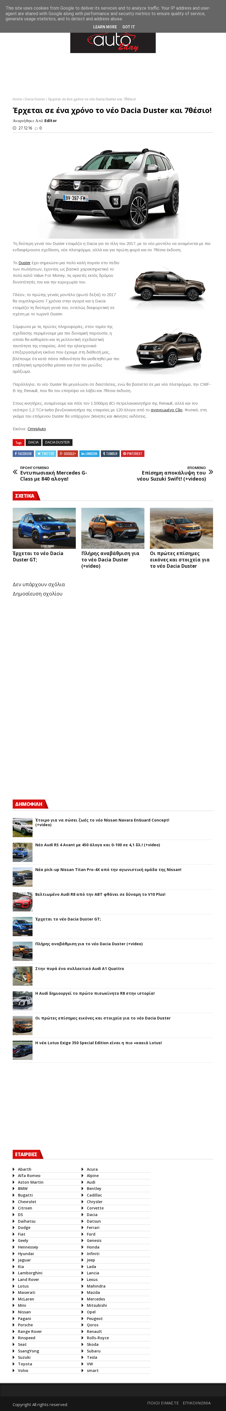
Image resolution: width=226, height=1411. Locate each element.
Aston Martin (31, 1182)
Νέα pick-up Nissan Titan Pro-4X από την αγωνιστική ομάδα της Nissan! (108, 869)
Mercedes (96, 1299)
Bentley (94, 1188)
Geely (23, 1240)
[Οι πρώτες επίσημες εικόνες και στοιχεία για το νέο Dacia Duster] (181, 528)
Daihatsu (27, 1221)
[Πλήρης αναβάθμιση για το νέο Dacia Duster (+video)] (112, 528)
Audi (91, 1182)
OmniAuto (37, 428)
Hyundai (26, 1253)
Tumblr (111, 453)
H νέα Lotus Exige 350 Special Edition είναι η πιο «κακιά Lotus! (98, 1043)
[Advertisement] (113, 73)
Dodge (24, 1227)
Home (18, 99)
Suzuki (24, 1357)
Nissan (24, 1311)
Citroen (25, 1208)
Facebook (25, 453)
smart (93, 1370)
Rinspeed (26, 1337)
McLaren (26, 1299)
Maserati (26, 1292)
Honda (93, 1247)
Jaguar (24, 1260)
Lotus (23, 1286)
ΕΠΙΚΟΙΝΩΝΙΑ (197, 1403)
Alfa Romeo (29, 1175)
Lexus (92, 1279)
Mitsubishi (97, 1305)
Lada (91, 1266)
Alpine (93, 1175)
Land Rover (28, 1279)
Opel (91, 1311)
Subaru (94, 1351)
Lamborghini (30, 1272)
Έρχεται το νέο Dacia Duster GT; (68, 919)
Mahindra (96, 1286)
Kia (21, 1266)
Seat (22, 1344)
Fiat (21, 1234)
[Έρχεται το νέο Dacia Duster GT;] (44, 528)
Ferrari (93, 1227)
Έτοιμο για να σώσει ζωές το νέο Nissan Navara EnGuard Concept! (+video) (102, 822)
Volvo (23, 1370)
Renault (94, 1331)
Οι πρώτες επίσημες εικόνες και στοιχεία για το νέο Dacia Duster (180, 559)
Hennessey (28, 1247)
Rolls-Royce (98, 1337)
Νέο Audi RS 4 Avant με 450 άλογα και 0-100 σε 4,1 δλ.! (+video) (97, 845)
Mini (22, 1305)
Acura (92, 1169)
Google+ (70, 453)
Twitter (48, 453)
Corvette (95, 1208)
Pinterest (134, 453)
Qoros (92, 1324)
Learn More (105, 27)
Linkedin (91, 453)
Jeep (91, 1260)
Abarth (24, 1169)
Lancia (93, 1272)
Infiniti (93, 1253)
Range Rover (30, 1331)
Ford (91, 1234)
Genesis (94, 1240)
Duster (24, 262)
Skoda (93, 1344)
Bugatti (25, 1195)
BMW (23, 1188)
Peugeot (95, 1318)
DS (20, 1214)
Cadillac (94, 1195)
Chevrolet (27, 1201)
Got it (128, 27)
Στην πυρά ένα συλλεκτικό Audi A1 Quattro (79, 968)
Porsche (25, 1324)
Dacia (33, 442)
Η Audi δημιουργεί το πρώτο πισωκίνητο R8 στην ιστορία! (95, 993)
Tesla (92, 1357)
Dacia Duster (35, 99)
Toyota (25, 1363)
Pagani (24, 1318)
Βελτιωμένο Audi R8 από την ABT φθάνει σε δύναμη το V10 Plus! (100, 894)
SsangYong (28, 1351)
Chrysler (95, 1201)
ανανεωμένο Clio (166, 409)
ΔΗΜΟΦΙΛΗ (28, 804)
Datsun (94, 1221)
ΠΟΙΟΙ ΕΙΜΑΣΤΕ (163, 1403)
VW (90, 1363)
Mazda (93, 1292)
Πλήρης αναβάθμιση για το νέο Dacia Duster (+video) (110, 559)
